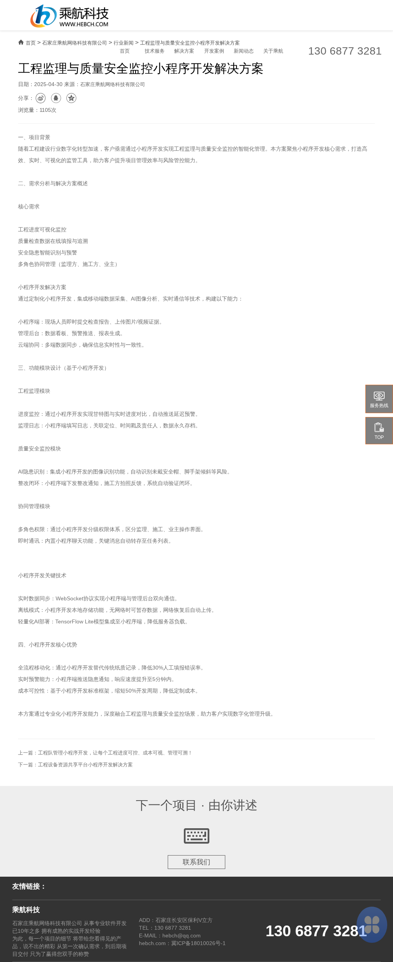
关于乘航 (273, 51)
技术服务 (155, 51)
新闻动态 (244, 51)
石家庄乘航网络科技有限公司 (74, 43)
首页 (125, 51)
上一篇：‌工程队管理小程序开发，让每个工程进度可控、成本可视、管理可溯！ (105, 753)
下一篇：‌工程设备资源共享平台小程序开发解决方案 (75, 765)
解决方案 (184, 51)
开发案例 (214, 51)
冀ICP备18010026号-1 (198, 943)
